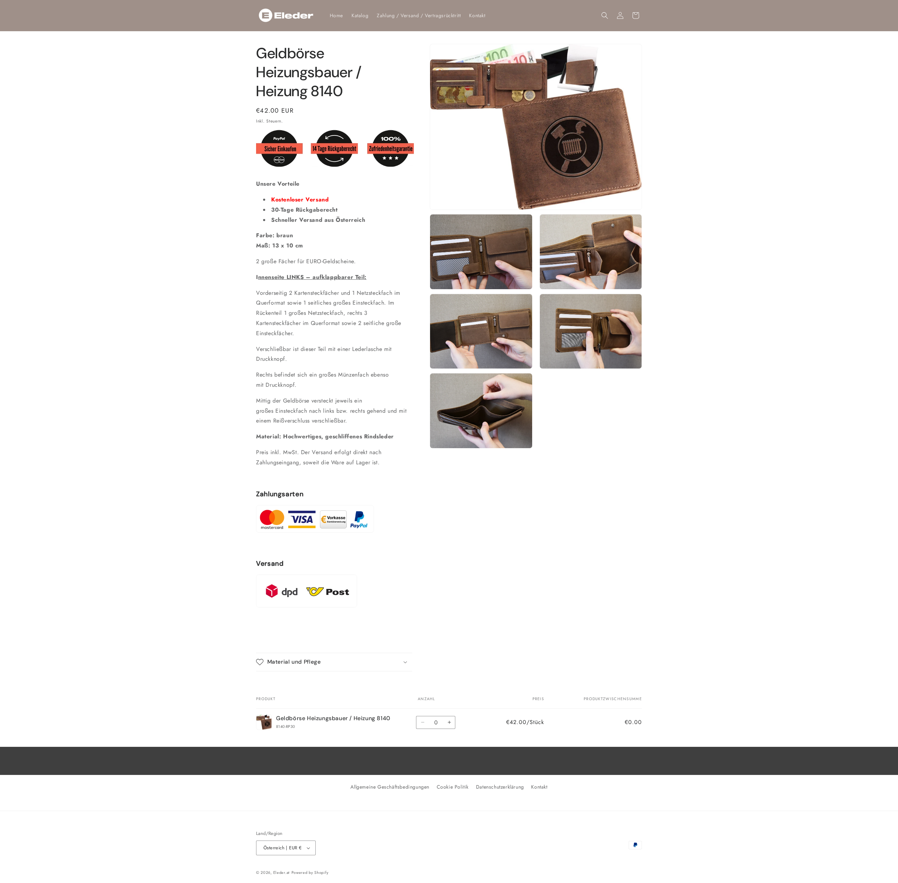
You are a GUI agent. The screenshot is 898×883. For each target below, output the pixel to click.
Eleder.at (281, 872)
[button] (604, 15)
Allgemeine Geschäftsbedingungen (389, 786)
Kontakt (539, 786)
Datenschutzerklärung (500, 786)
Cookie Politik (453, 786)
